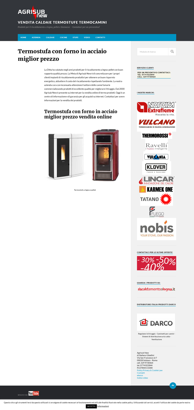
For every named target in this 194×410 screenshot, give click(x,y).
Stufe (75, 37)
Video (87, 37)
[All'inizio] (173, 385)
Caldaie (50, 37)
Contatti (100, 37)
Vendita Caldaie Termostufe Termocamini (62, 22)
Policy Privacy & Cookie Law (149, 370)
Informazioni (103, 406)
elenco (140, 375)
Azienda (36, 37)
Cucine (63, 37)
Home (23, 37)
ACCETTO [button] (91, 406)
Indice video (142, 377)
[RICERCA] (172, 52)
